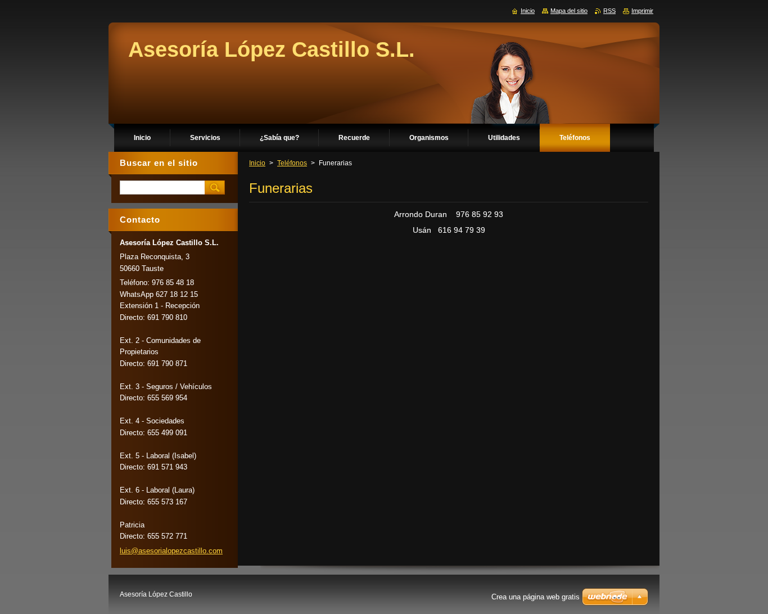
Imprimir (642, 10)
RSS (609, 10)
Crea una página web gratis (535, 597)
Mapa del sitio (569, 10)
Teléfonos (292, 163)
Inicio (257, 163)
